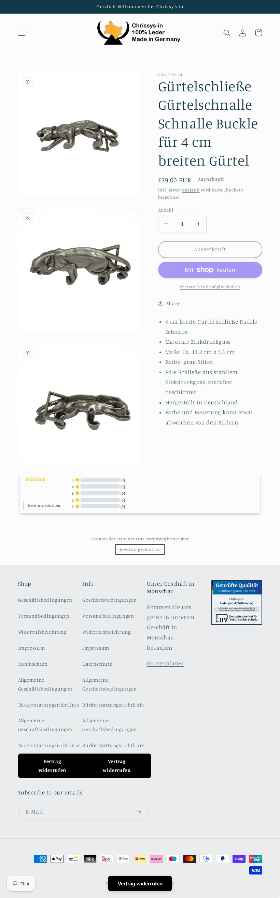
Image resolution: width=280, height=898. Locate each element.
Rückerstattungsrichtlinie (49, 705)
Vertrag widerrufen (52, 765)
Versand (190, 189)
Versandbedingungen (44, 616)
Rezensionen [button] (32, 522)
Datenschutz (33, 664)
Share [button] (173, 303)
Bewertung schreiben (140, 549)
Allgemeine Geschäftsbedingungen (45, 684)
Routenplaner (165, 663)
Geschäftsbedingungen (45, 600)
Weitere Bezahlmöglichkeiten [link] (210, 286)
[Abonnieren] (138, 812)
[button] (21, 33)
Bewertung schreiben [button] (43, 505)
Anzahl (165, 210)
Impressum (31, 648)
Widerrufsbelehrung (42, 632)
